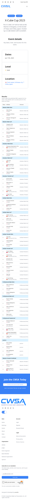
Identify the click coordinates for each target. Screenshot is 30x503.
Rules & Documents (21, 436)
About (3, 431)
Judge (3, 448)
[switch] (4, 412)
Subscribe (15, 477)
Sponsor (4, 459)
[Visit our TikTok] (11, 2)
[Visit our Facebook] (8, 2)
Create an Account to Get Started (15, 384)
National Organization (7, 456)
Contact (3, 437)
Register (18, 425)
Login (17, 422)
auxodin (17, 492)
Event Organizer (6, 450)
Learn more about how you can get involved (15, 388)
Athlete (3, 445)
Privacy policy (19, 439)
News (3, 434)
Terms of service (20, 442)
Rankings (4, 425)
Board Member (5, 453)
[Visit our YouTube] (3, 2)
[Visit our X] (13, 2)
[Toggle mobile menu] (27, 6)
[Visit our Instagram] (5, 2)
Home (3, 422)
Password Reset (20, 428)
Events (3, 428)
